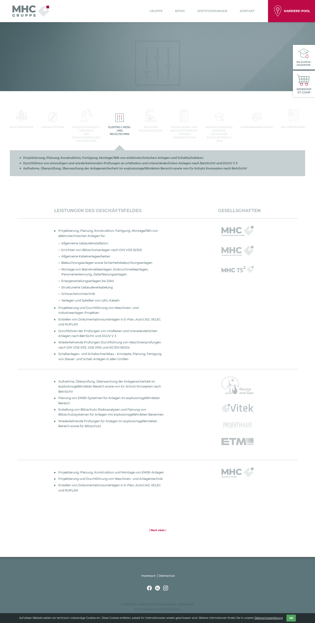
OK (291, 618)
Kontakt (247, 11)
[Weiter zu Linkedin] (158, 589)
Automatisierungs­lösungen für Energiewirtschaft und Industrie (86, 134)
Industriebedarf (293, 127)
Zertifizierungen (212, 11)
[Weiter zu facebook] (150, 589)
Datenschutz (167, 575)
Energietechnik (53, 127)
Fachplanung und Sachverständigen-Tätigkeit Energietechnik (184, 132)
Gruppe (156, 11)
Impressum (148, 575)
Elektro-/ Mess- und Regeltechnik (119, 131)
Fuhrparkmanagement (256, 127)
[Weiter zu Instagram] (165, 589)
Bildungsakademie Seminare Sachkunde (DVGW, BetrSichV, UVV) (219, 134)
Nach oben (157, 530)
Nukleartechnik (21, 127)
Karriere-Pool (297, 11)
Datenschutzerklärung (268, 618)
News (180, 11)
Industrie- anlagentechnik (151, 129)
